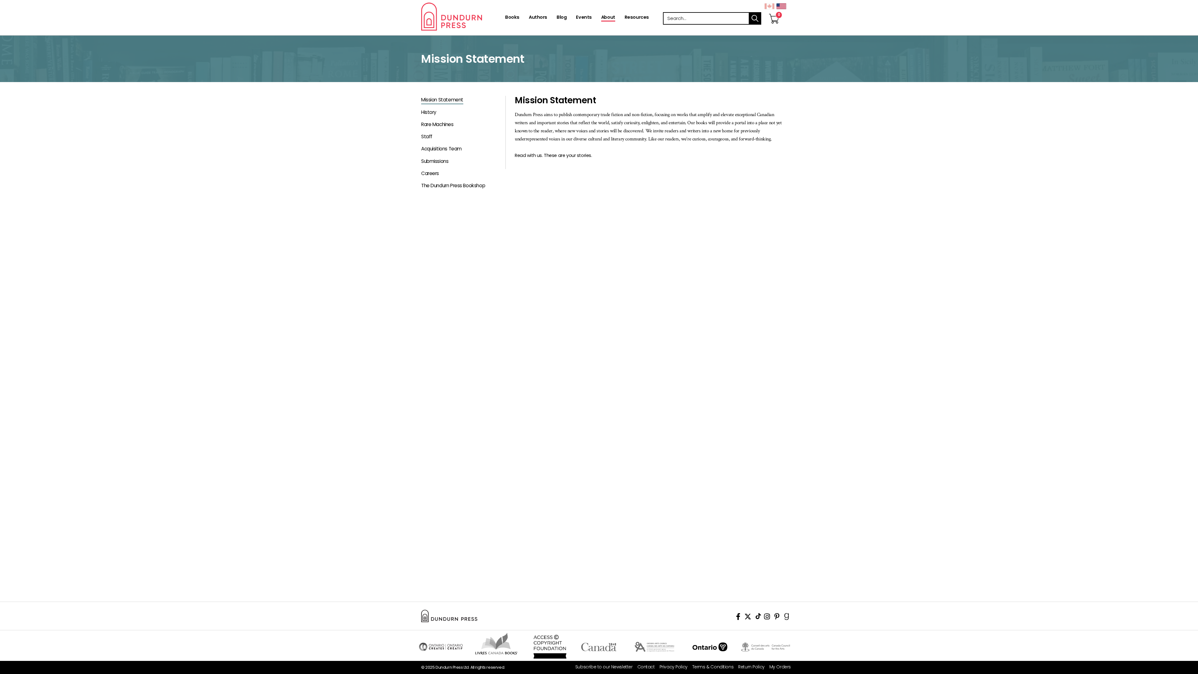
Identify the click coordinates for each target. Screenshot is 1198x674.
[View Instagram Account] (767, 617)
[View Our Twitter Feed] (748, 617)
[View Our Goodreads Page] (786, 617)
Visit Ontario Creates (440, 647)
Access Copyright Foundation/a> (550, 647)
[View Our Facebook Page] (738, 617)
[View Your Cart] (774, 12)
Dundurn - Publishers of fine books (462, 16)
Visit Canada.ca (598, 647)
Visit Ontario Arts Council (654, 647)
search (755, 18)
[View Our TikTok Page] (758, 617)
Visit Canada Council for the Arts (765, 647)
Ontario (710, 647)
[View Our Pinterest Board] (777, 617)
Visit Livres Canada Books (497, 644)
